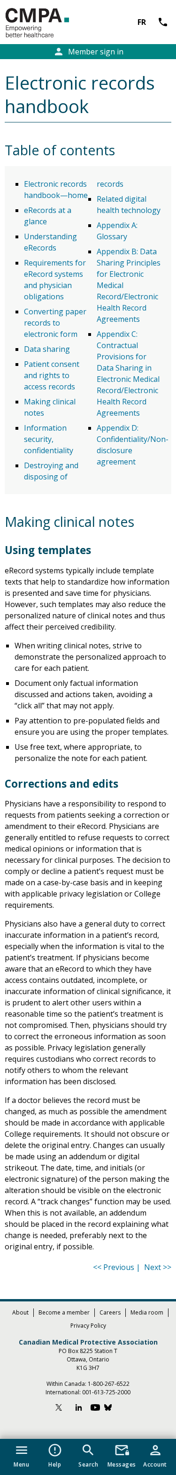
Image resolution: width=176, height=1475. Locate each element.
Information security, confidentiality (48, 439)
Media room (146, 1312)
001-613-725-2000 (106, 1392)
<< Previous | (117, 1267)
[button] (21, 1454)
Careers (110, 1312)
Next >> (157, 1267)
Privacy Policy (88, 1326)
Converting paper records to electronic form (55, 322)
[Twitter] (63, 1408)
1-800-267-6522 (109, 1384)
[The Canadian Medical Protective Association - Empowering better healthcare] (52, 23)
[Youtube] (95, 1408)
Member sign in (88, 51)
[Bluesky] (112, 1408)
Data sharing (47, 349)
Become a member (64, 1312)
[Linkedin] (79, 1408)
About (20, 1312)
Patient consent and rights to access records (51, 375)
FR (142, 22)
